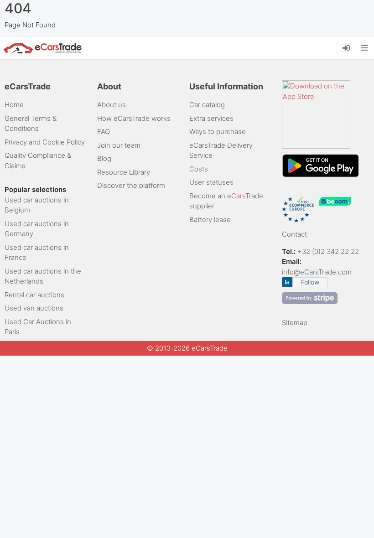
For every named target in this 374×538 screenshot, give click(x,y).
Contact (294, 234)
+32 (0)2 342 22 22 (329, 251)
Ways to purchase (217, 131)
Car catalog (207, 104)
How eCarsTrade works (134, 118)
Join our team (118, 145)
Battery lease (210, 219)
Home (14, 104)
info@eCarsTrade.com (317, 272)
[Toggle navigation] (364, 48)
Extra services (211, 118)
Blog (104, 158)
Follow (310, 282)
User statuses (211, 182)
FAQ (103, 131)
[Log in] (349, 47)
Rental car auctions (34, 294)
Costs (198, 169)
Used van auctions (34, 308)
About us (111, 104)
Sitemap (294, 322)
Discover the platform (131, 185)
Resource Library (123, 172)
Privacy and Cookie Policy (45, 142)
